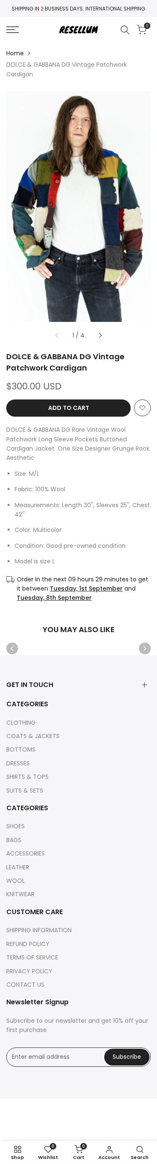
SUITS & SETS (24, 790)
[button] (142, 407)
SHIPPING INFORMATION (39, 930)
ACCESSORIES (25, 853)
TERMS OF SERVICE (32, 957)
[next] (100, 335)
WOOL (15, 880)
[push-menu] (12, 29)
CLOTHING (21, 722)
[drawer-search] (125, 30)
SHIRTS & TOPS (27, 777)
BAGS (13, 840)
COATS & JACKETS (32, 736)
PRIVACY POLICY (29, 971)
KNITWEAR (20, 894)
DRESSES (18, 763)
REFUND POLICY (27, 944)
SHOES (15, 826)
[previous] (56, 335)
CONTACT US (25, 984)
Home (15, 53)
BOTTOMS (21, 749)
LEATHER (17, 867)
